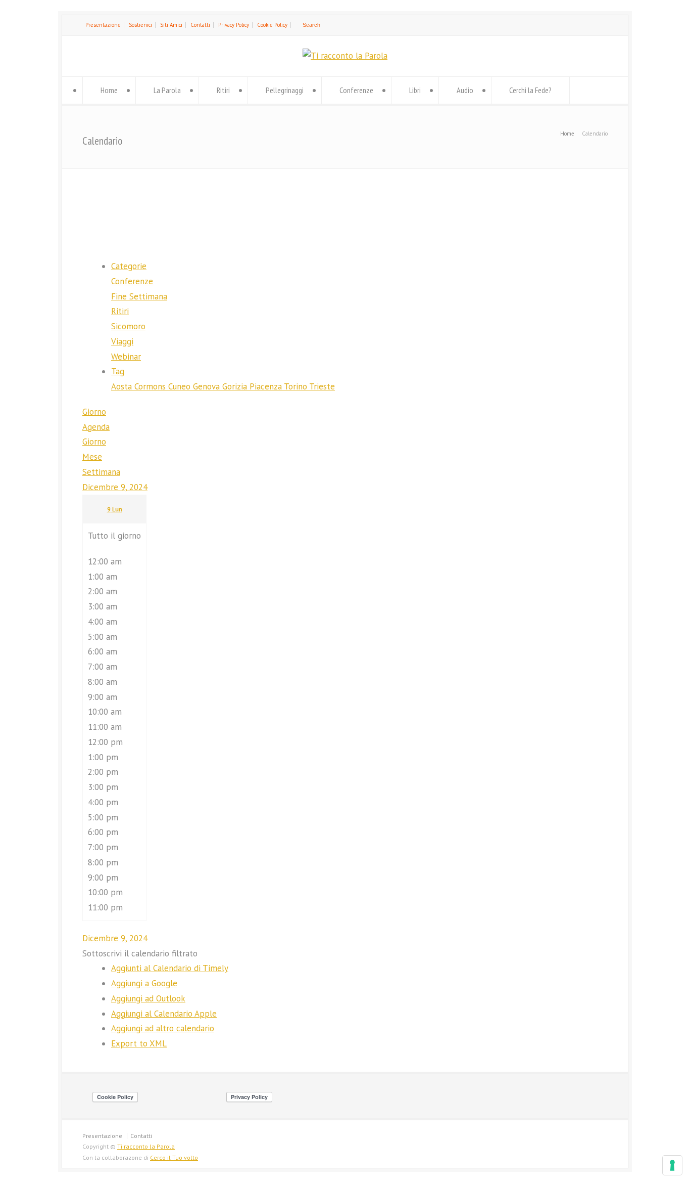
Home (109, 90)
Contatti (200, 24)
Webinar (126, 356)
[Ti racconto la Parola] (345, 55)
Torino (296, 386)
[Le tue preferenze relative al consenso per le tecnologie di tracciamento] (672, 1165)
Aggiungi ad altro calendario (162, 1028)
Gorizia (236, 386)
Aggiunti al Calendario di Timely (169, 968)
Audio (465, 90)
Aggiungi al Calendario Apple (164, 1013)
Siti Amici (171, 24)
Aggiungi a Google (144, 983)
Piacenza (267, 386)
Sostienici (140, 24)
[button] (140, 953)
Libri (415, 90)
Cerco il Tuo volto (174, 1157)
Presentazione (103, 24)
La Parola (167, 90)
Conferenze (356, 90)
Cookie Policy (272, 24)
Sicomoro (128, 326)
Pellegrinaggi (285, 90)
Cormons (151, 386)
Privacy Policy (233, 24)
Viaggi (122, 341)
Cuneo (180, 386)
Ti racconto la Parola (146, 1146)
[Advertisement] (345, 206)
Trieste (322, 386)
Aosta (122, 386)
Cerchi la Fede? (530, 90)
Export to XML (139, 1043)
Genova (207, 386)
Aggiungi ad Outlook (148, 998)
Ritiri (223, 90)
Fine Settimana (139, 296)
